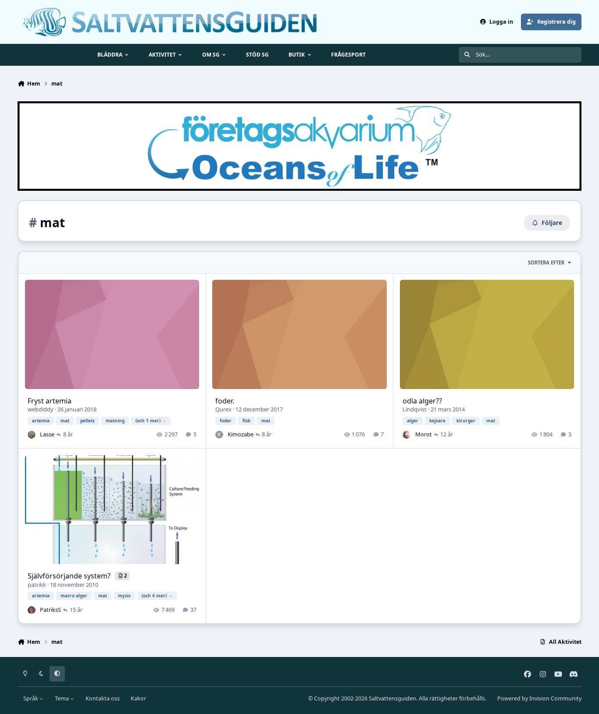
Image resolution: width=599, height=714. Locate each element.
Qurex (223, 409)
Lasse (47, 434)
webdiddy (40, 409)
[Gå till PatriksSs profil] (32, 610)
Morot (423, 434)
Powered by (539, 698)
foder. (224, 401)
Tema (62, 698)
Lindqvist (415, 409)
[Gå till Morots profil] (406, 435)
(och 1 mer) (147, 421)
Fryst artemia (49, 401)
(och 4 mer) (154, 596)
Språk (31, 698)
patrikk (37, 585)
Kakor (138, 698)
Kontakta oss (103, 698)
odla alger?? (422, 401)
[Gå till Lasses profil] (32, 435)
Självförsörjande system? (70, 576)
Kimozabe (240, 434)
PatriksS (50, 610)
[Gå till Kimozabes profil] (219, 435)
